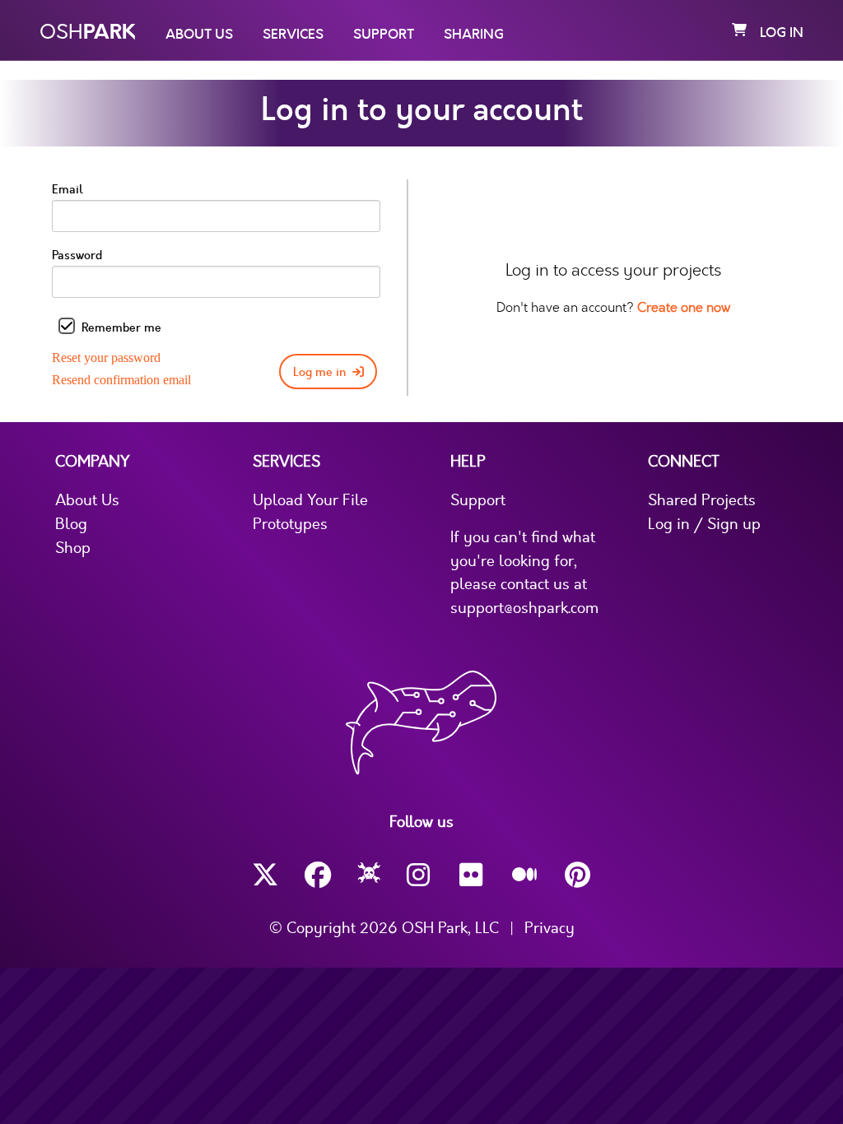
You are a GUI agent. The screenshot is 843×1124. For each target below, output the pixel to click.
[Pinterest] (578, 875)
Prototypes (290, 524)
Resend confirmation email (121, 380)
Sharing (474, 35)
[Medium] (525, 875)
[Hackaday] (369, 875)
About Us (199, 35)
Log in (781, 33)
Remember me (121, 328)
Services (293, 35)
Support (383, 35)
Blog (71, 524)
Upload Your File (310, 500)
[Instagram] (420, 875)
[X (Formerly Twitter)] (265, 875)
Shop (73, 548)
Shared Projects (702, 500)
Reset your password (106, 358)
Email (67, 189)
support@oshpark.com (524, 608)
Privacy (549, 928)
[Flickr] (472, 875)
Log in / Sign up (704, 524)
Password (77, 255)
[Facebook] (318, 875)
